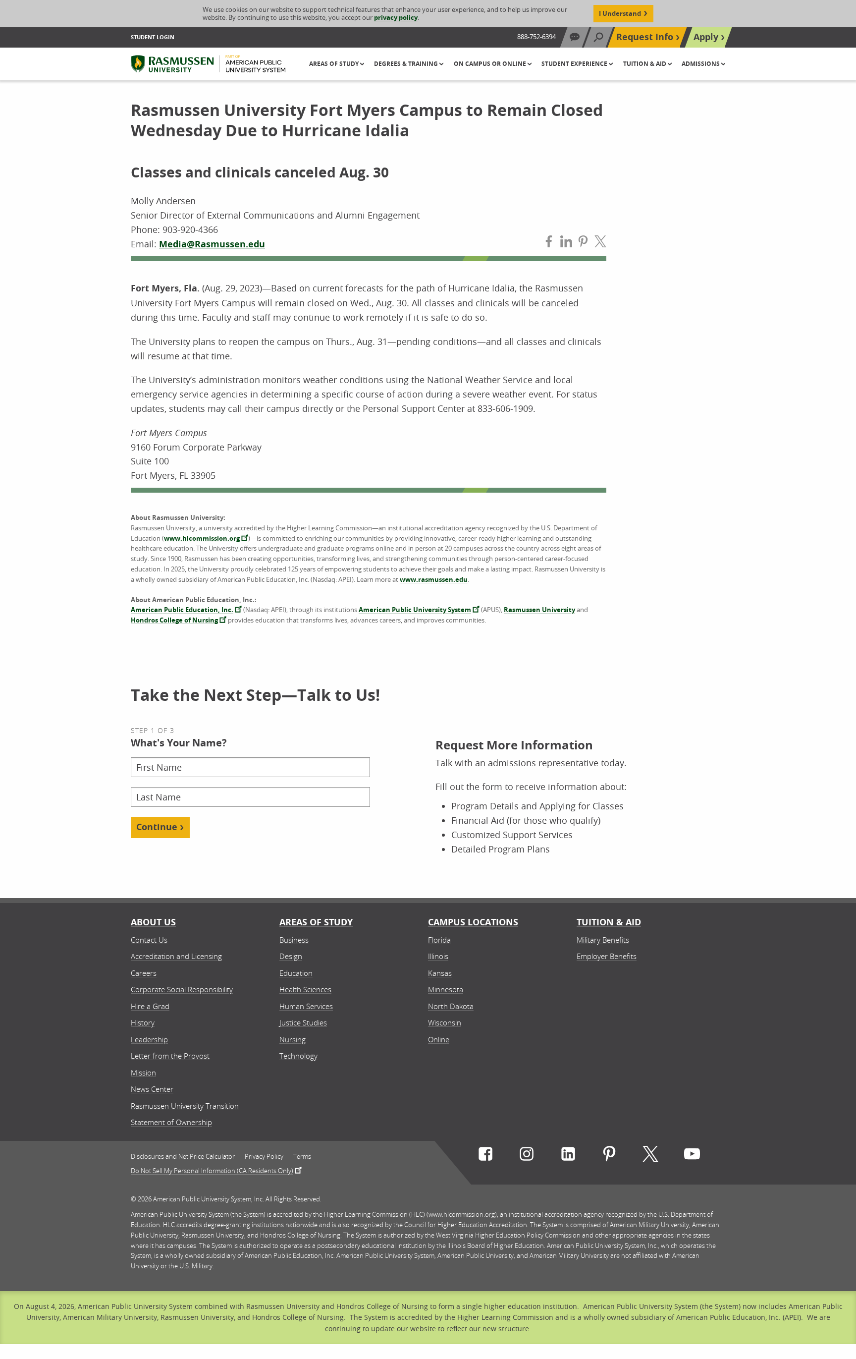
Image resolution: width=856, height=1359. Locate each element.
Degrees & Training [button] (406, 63)
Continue (156, 827)
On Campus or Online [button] (491, 63)
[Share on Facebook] (549, 243)
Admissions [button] (701, 63)
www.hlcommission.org (202, 538)
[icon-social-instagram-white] (527, 1156)
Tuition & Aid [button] (645, 63)
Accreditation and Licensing (176, 956)
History (143, 1022)
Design (290, 956)
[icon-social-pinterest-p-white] (609, 1156)
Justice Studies (303, 1022)
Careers (144, 973)
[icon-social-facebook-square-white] (485, 1156)
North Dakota (451, 1006)
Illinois (438, 956)
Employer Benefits (607, 956)
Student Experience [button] (575, 63)
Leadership (149, 1039)
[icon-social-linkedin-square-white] (568, 1156)
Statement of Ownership (171, 1122)
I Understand (620, 13)
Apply (706, 37)
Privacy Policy (264, 1156)
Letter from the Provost (170, 1056)
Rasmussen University (539, 609)
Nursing (292, 1039)
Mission (143, 1072)
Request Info (644, 37)
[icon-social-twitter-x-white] (650, 1156)
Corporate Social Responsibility (182, 989)
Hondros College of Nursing (174, 620)
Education (296, 973)
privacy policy (396, 17)
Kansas (440, 973)
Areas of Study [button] (334, 63)
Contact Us (149, 940)
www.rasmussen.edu (434, 579)
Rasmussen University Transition (185, 1106)
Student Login (152, 37)
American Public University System (415, 609)
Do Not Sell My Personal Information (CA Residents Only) (212, 1170)
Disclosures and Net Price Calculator (183, 1156)
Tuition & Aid (609, 922)
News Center (152, 1089)
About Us (153, 922)
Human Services (306, 1006)
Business (294, 940)
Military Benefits (603, 940)
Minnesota (445, 989)
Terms (302, 1156)
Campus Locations (473, 922)
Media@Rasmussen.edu (212, 244)
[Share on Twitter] (600, 243)
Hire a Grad (150, 1006)
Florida (439, 940)
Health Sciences (305, 989)
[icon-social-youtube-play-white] (692, 1156)
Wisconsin (444, 1022)
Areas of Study (316, 922)
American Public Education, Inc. (182, 609)
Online (438, 1039)
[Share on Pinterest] (583, 243)
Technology (298, 1056)
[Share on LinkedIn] (566, 243)
